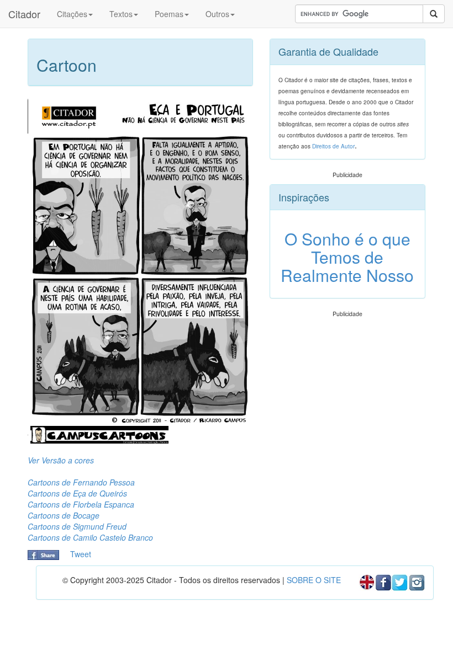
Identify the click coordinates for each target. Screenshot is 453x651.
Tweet (80, 553)
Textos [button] (121, 13)
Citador (24, 14)
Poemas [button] (169, 13)
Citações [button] (72, 13)
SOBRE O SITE (314, 579)
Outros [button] (217, 13)
